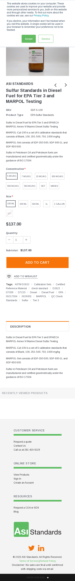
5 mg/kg (11, 176)
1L (46, 204)
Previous (55, 85)
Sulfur (25, 300)
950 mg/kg (30, 186)
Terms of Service (28, 561)
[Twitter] (31, 548)
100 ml (10, 203)
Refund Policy (48, 561)
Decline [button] (46, 38)
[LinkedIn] (41, 548)
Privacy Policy (41, 15)
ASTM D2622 (22, 284)
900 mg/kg (13, 186)
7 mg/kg (26, 176)
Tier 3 (36, 300)
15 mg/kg (41, 176)
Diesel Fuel (48, 292)
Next (65, 85)
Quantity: (12, 233)
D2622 (56, 288)
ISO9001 (27, 296)
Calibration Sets (42, 284)
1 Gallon (59, 204)
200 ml (23, 204)
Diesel (33, 292)
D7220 (21, 292)
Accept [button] (28, 38)
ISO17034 (11, 296)
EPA (61, 292)
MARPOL (41, 296)
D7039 (9, 292)
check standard (39, 288)
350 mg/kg (57, 176)
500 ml (35, 204)
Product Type (14, 115)
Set (43, 186)
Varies (54, 186)
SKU (8, 110)
